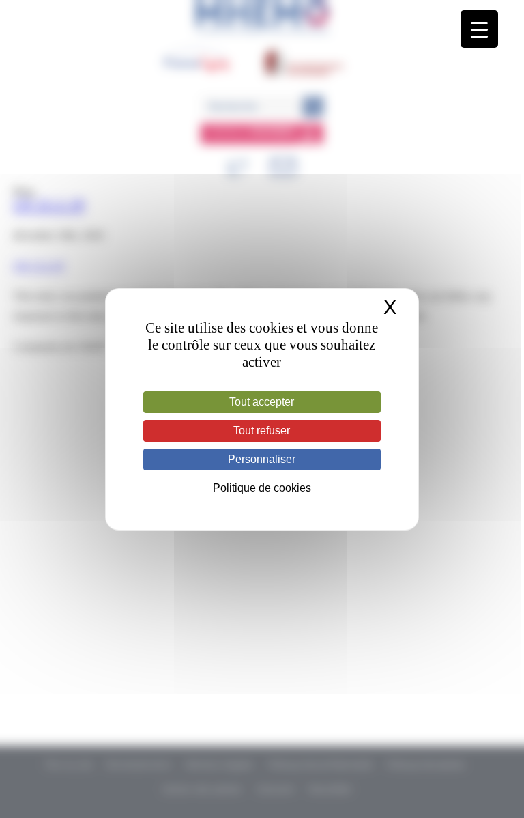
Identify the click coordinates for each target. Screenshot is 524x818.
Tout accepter (261, 402)
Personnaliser (261, 459)
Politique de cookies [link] (262, 488)
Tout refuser (261, 430)
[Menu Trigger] (479, 29)
